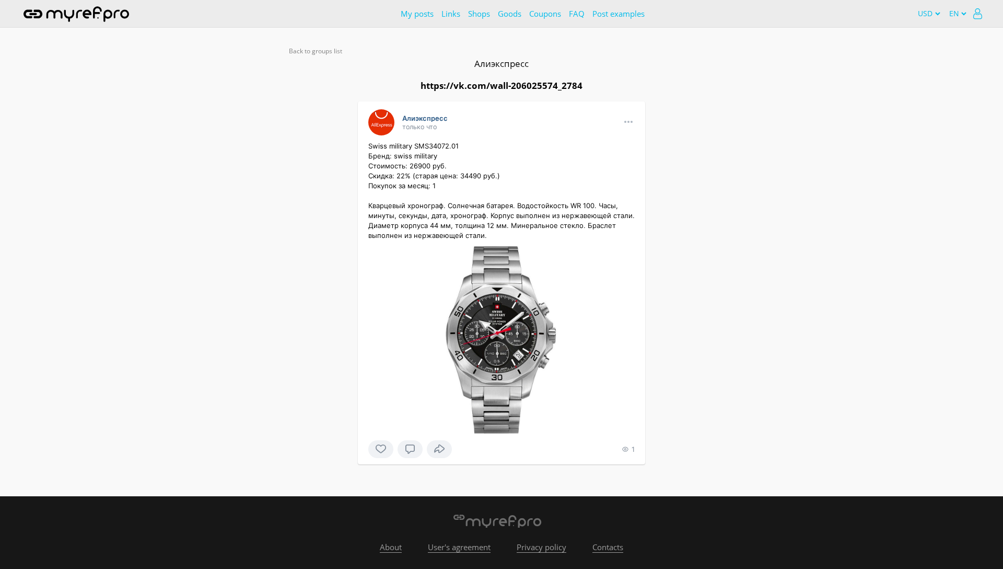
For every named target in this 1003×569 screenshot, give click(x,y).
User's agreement (459, 547)
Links (450, 13)
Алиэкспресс (501, 64)
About (391, 547)
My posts (417, 13)
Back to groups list (315, 51)
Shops (479, 13)
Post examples (618, 13)
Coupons (545, 13)
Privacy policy (541, 547)
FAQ (577, 13)
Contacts (607, 547)
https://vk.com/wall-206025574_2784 (501, 85)
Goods (509, 13)
